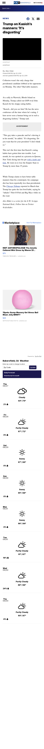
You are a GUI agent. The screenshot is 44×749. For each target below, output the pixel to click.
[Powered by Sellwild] (38, 356)
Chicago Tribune (13, 186)
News (6, 18)
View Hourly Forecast (11, 375)
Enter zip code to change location (14, 364)
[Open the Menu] (4, 3)
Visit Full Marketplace (34, 223)
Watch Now (37, 2)
